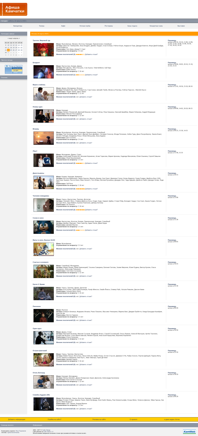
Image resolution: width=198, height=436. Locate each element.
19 (13, 47)
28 (19, 50)
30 (6, 52)
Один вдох (37, 328)
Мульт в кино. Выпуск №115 (44, 240)
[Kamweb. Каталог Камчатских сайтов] (189, 433)
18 (11, 47)
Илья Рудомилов (21, 431)
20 (16, 47)
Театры (41, 26)
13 (16, 45)
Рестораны (109, 26)
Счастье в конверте (40, 262)
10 (8, 45)
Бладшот (36, 62)
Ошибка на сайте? (54, 419)
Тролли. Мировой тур (41, 40)
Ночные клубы (85, 26)
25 (11, 50)
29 (21, 50)
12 (13, 45)
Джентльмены (38, 173)
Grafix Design (46, 430)
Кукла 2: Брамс (39, 284)
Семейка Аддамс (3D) (41, 395)
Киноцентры (17, 26)
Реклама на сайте (99, 419)
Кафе (63, 26)
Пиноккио (37, 306)
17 (8, 47)
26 (13, 50)
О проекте (133, 419)
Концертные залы (156, 26)
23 (6, 50)
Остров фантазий (40, 350)
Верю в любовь (39, 85)
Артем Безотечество (13, 432)
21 (19, 47)
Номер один (37, 107)
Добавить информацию (16, 419)
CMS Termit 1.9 (48, 431)
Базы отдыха (132, 26)
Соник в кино (38, 218)
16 (6, 47)
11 (11, 45)
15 (21, 45)
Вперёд (36, 129)
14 (19, 45)
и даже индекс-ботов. (172, 419)
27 (16, 50)
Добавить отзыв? (91, 54)
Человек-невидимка (41, 196)
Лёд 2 (35, 151)
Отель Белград (39, 373)
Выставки (181, 26)
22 (21, 47)
